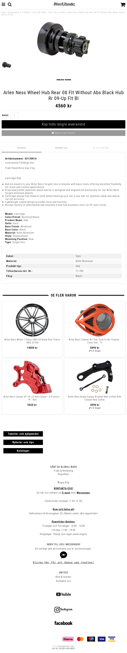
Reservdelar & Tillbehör (19, 12)
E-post (66, 492)
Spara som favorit (64, 132)
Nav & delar (59, 12)
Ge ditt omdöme (101, 148)
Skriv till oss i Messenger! (63, 544)
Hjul (50, 12)
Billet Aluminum (84, 261)
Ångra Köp (63, 482)
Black (79, 276)
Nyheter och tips (23, 442)
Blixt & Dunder (63, 576)
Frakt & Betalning (63, 470)
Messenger (83, 492)
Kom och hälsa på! (63, 509)
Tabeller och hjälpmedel (23, 433)
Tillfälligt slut (26, 162)
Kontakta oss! (63, 488)
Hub (78, 266)
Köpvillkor (63, 474)
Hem (4, 12)
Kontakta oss (63, 580)
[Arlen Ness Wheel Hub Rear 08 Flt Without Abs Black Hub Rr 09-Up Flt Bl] (63, 56)
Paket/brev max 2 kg (23, 168)
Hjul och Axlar (39, 12)
